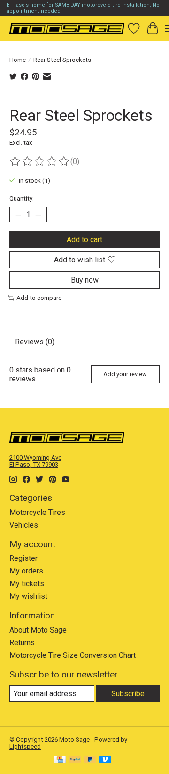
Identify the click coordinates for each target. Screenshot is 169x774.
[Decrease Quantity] (18, 214)
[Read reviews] (39, 161)
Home (17, 59)
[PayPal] (75, 760)
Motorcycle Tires (37, 512)
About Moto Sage (38, 629)
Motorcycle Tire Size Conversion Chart (72, 655)
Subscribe (128, 693)
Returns (22, 642)
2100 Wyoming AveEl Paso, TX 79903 (35, 461)
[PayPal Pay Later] (90, 760)
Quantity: (21, 198)
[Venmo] (105, 760)
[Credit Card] (60, 760)
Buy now (85, 279)
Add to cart (84, 239)
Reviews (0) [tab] (34, 341)
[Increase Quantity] (38, 214)
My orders (26, 570)
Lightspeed (25, 746)
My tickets (26, 583)
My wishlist (28, 596)
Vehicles (23, 525)
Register (23, 558)
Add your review (125, 374)
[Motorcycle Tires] (66, 28)
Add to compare (38, 297)
